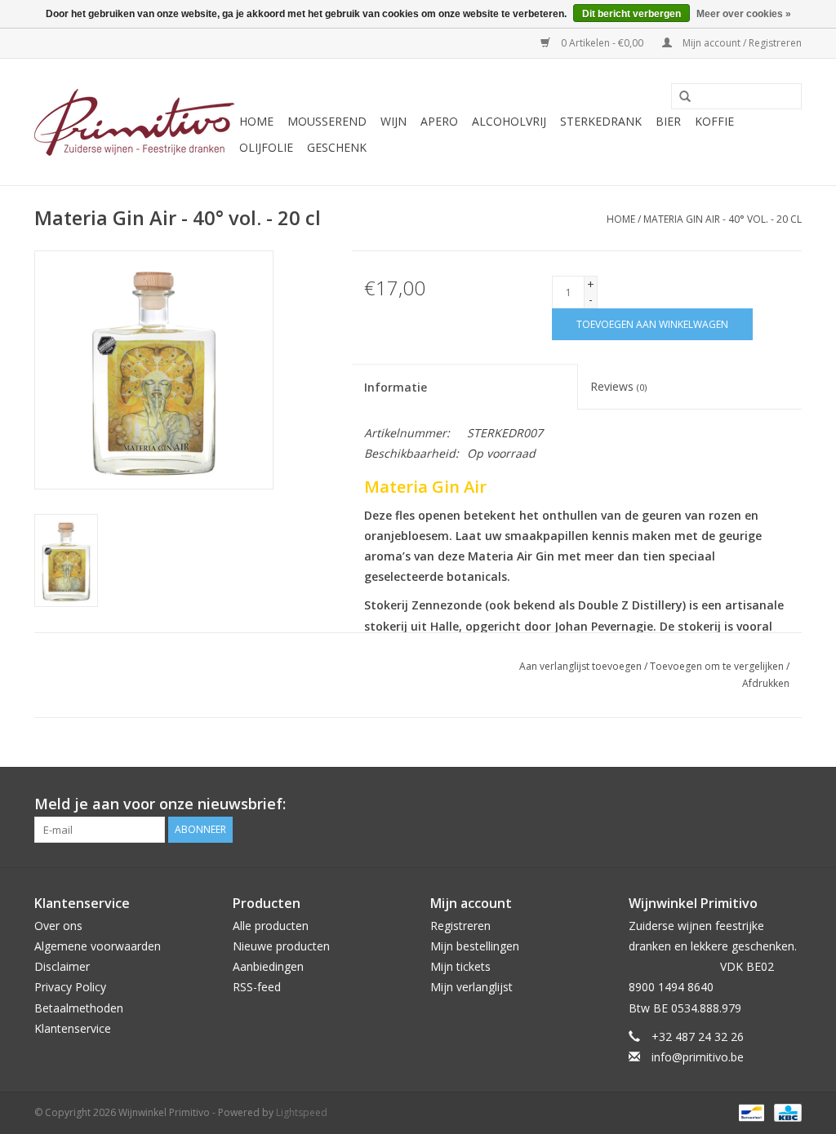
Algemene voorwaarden (97, 946)
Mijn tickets (460, 966)
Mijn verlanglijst (471, 986)
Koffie (714, 121)
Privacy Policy (70, 986)
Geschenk (337, 147)
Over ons (58, 925)
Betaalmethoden (78, 1008)
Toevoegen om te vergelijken (718, 666)
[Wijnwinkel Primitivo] (134, 122)
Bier (668, 121)
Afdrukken (765, 683)
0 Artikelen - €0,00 (602, 43)
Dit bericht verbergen (631, 14)
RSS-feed (257, 986)
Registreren (460, 925)
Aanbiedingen (268, 966)
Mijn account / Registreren (741, 43)
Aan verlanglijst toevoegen (580, 666)
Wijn (393, 121)
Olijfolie (266, 147)
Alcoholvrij (509, 121)
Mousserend (327, 121)
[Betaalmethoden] (749, 1111)
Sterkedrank (601, 121)
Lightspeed (301, 1112)
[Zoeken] (679, 97)
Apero (439, 121)
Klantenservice (72, 1028)
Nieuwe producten (281, 946)
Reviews (618, 386)
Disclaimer (62, 966)
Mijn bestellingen (474, 946)
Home (256, 121)
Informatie (395, 387)
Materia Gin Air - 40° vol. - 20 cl (722, 219)
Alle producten (271, 925)
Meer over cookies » (743, 14)
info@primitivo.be (697, 1057)
